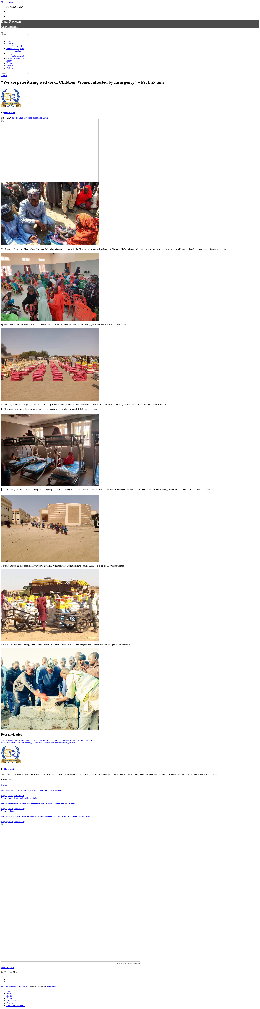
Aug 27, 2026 (7, 808)
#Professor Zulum (40, 118)
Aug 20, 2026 (7, 821)
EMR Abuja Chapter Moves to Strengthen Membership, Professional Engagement (32, 790)
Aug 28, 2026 (7, 795)
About (9, 61)
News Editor (9, 112)
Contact (9, 63)
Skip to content (7, 2)
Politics (9, 68)
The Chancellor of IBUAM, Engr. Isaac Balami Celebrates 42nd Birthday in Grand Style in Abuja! (38, 803)
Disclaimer (11, 1001)
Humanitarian (18, 51)
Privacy (9, 1003)
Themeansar (52, 986)
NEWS (9, 44)
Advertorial (17, 46)
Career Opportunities (15, 58)
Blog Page (10, 996)
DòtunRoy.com (11, 21)
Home (9, 41)
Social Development (15, 48)
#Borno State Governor (22, 118)
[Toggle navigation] (2, 32)
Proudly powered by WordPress (15, 986)
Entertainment (18, 56)
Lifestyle (10, 53)
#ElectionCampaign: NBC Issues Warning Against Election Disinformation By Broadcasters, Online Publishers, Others (46, 816)
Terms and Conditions (15, 1005)
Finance (9, 65)
